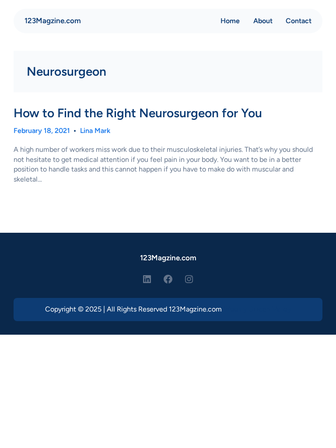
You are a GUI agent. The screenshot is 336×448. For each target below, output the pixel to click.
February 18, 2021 (42, 130)
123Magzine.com (52, 20)
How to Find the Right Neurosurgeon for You (138, 113)
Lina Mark (95, 130)
